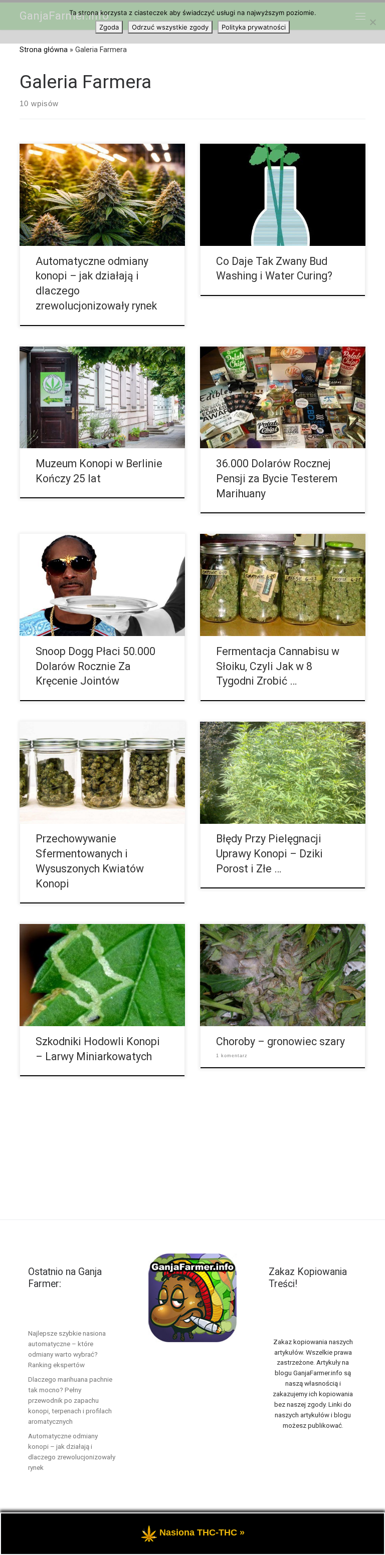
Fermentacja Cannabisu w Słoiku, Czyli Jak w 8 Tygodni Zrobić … (277, 666)
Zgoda (109, 27)
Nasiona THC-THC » (202, 1532)
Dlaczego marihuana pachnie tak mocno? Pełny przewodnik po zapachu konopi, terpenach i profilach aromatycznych (70, 1400)
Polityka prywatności (254, 27)
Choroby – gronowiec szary (280, 1041)
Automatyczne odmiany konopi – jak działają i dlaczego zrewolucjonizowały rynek (71, 1451)
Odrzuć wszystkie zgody (170, 27)
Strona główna (44, 50)
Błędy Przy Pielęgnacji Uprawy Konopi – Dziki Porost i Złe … (269, 853)
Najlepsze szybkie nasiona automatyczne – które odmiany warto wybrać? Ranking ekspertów (67, 1349)
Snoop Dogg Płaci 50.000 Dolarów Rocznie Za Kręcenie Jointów (95, 666)
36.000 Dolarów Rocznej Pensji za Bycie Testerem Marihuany (276, 478)
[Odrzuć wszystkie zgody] (372, 22)
